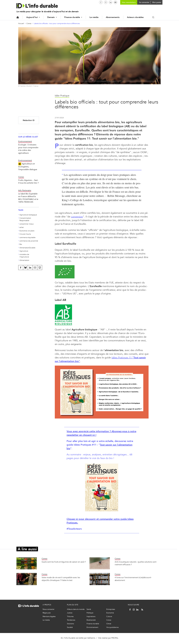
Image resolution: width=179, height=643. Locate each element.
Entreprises (110, 609)
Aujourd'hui (32, 17)
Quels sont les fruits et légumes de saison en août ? (64, 562)
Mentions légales (49, 616)
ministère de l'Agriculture (24, 255)
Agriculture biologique (28, 215)
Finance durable (72, 17)
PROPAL (114, 638)
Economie (110, 613)
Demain (51, 17)
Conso (28, 23)
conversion (77, 216)
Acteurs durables (135, 17)
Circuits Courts (25, 234)
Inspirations (91, 616)
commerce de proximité (28, 241)
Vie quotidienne (112, 627)
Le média (94, 17)
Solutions (70, 624)
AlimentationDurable (27, 248)
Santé (89, 609)
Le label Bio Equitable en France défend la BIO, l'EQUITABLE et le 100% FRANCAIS (28, 197)
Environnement (92, 627)
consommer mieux (26, 224)
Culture (109, 616)
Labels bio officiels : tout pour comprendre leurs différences (57, 23)
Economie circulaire (26, 231)
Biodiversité (91, 620)
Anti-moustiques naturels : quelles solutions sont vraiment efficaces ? (135, 563)
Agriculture (23, 251)
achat (21, 227)
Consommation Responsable (25, 219)
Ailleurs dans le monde (76, 609)
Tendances (71, 620)
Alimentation (24, 260)
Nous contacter (48, 609)
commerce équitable (27, 237)
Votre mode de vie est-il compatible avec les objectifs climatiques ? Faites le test (61, 578)
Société (70, 627)
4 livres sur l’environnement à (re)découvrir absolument (133, 578)
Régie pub (47, 613)
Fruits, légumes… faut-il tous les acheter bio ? (28, 181)
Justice (69, 613)
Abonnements (113, 17)
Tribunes (70, 616)
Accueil (17, 17)
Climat (108, 624)
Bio (20, 244)
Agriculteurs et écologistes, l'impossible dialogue (27, 166)
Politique (90, 613)
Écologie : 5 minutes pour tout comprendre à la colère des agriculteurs (28, 148)
